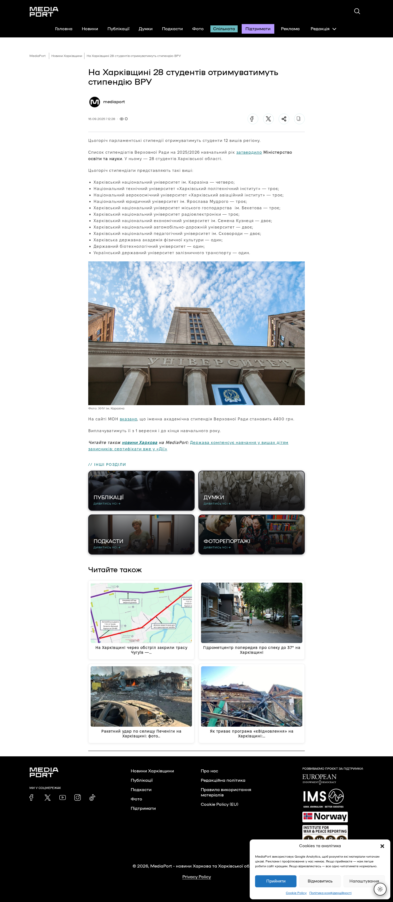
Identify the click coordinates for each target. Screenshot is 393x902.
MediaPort (37, 55)
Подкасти (172, 29)
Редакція (320, 29)
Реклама (290, 29)
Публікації (118, 29)
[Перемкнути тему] (380, 889)
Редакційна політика (223, 780)
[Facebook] (253, 119)
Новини (90, 29)
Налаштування (364, 881)
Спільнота (224, 29)
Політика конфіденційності (330, 893)
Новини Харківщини (66, 55)
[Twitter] (268, 119)
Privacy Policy (196, 877)
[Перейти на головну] (44, 11)
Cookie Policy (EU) (219, 804)
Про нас (209, 771)
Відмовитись (320, 881)
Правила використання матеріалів (226, 792)
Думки (146, 29)
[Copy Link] (299, 119)
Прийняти (276, 881)
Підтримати (258, 29)
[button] (382, 846)
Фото (198, 29)
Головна (63, 29)
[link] (32, 797)
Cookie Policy (296, 893)
